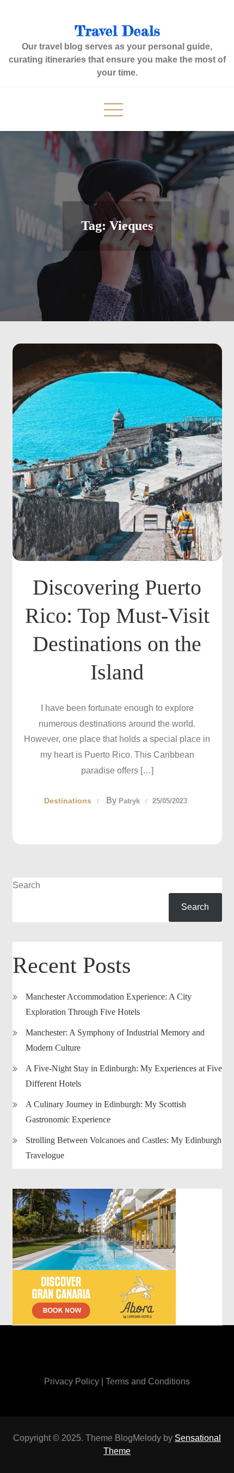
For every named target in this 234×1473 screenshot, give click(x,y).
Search (26, 885)
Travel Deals (117, 30)
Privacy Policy (71, 1381)
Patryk (129, 801)
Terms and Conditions (148, 1381)
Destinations (67, 800)
